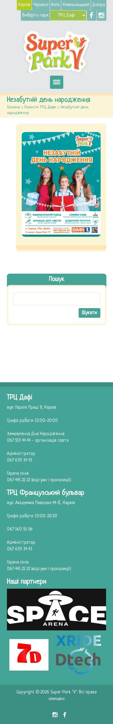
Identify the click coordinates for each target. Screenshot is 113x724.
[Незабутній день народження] (61, 184)
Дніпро (98, 5)
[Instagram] (101, 15)
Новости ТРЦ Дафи (40, 107)
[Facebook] (91, 15)
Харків (24, 5)
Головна (13, 107)
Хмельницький (75, 5)
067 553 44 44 (18, 440)
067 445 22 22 (18, 480)
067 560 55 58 (20, 529)
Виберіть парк (35, 15)
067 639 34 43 (19, 460)
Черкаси (41, 5)
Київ (55, 5)
